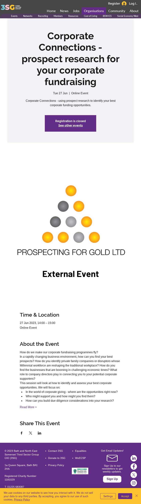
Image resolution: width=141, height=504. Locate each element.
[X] (134, 475)
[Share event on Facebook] (21, 433)
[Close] (136, 496)
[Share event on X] (30, 433)
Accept (125, 496)
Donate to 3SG (56, 458)
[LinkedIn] (134, 458)
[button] (116, 11)
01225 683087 (15, 486)
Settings (108, 496)
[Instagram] (134, 483)
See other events (70, 125)
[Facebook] (134, 466)
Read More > (28, 407)
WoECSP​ (80, 458)
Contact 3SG (55, 450)
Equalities (80, 450)
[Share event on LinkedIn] (39, 433)
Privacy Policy (56, 465)
